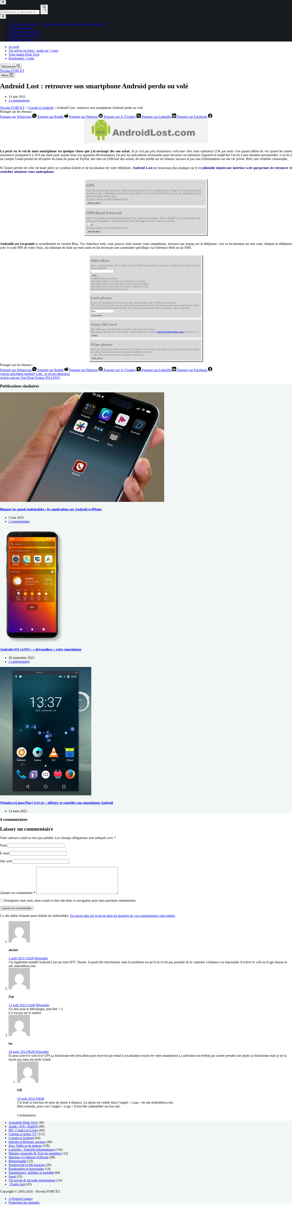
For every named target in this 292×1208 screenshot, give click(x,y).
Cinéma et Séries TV (23, 1134)
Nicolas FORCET (12, 71)
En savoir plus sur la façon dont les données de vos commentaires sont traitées (122, 915)
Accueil (14, 47)
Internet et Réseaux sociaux (27, 1142)
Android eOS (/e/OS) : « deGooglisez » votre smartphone (40, 649)
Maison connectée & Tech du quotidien (35, 1153)
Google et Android (40, 108)
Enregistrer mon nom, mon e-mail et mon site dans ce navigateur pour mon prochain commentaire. (70, 900)
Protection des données (24, 1202)
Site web (6, 861)
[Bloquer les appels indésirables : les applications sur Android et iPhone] (82, 500)
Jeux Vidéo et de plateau (25, 1145)
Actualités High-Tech (23, 1122)
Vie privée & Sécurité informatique (32, 1180)
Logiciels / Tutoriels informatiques (32, 1149)
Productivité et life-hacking (27, 1165)
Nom (4, 845)
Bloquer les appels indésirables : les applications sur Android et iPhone (51, 509)
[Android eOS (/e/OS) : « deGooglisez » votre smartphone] (32, 641)
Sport (12, 1176)
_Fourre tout (17, 1184)
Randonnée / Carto (21, 58)
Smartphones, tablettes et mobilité (31, 1172)
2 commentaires (19, 521)
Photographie (18, 1161)
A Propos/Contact (20, 1199)
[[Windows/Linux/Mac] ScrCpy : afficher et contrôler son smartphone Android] (45, 794)
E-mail (5, 853)
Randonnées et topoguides (26, 1169)
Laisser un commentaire (16, 908)
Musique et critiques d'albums (29, 1157)
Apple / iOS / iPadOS (23, 1126)
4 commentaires (19, 100)
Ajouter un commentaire (17, 893)
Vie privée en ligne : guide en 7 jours (33, 50)
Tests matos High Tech (24, 54)
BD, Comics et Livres (23, 1130)
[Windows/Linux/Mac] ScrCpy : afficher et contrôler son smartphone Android (56, 803)
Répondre (41, 958)
